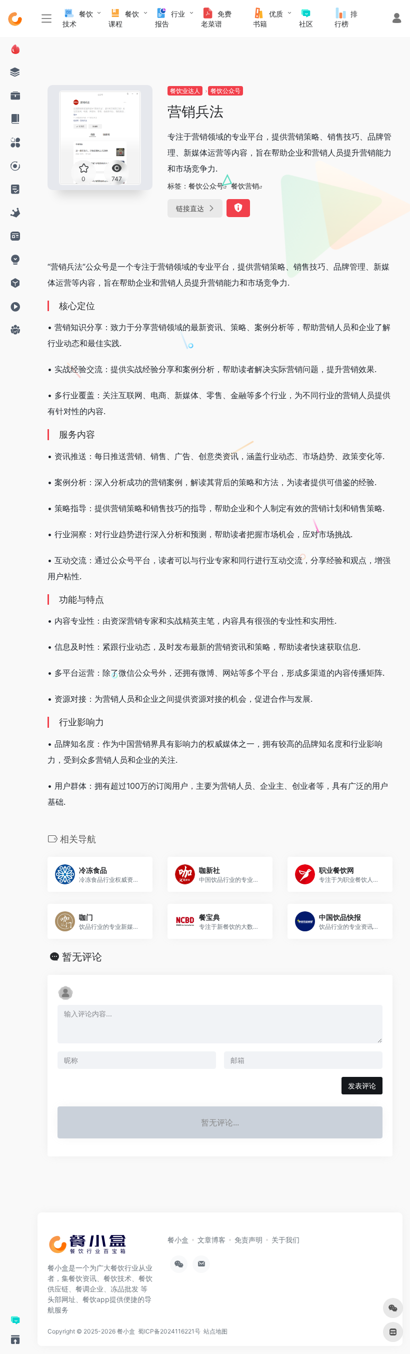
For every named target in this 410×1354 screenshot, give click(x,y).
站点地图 (217, 1331)
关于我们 (286, 1239)
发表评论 (362, 1085)
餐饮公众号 (225, 91)
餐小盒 (178, 1239)
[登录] (397, 19)
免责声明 (248, 1239)
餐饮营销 (245, 186)
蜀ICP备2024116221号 (171, 1331)
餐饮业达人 (185, 91)
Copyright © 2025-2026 (82, 1331)
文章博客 (212, 1239)
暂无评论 (82, 957)
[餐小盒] (93, 1247)
